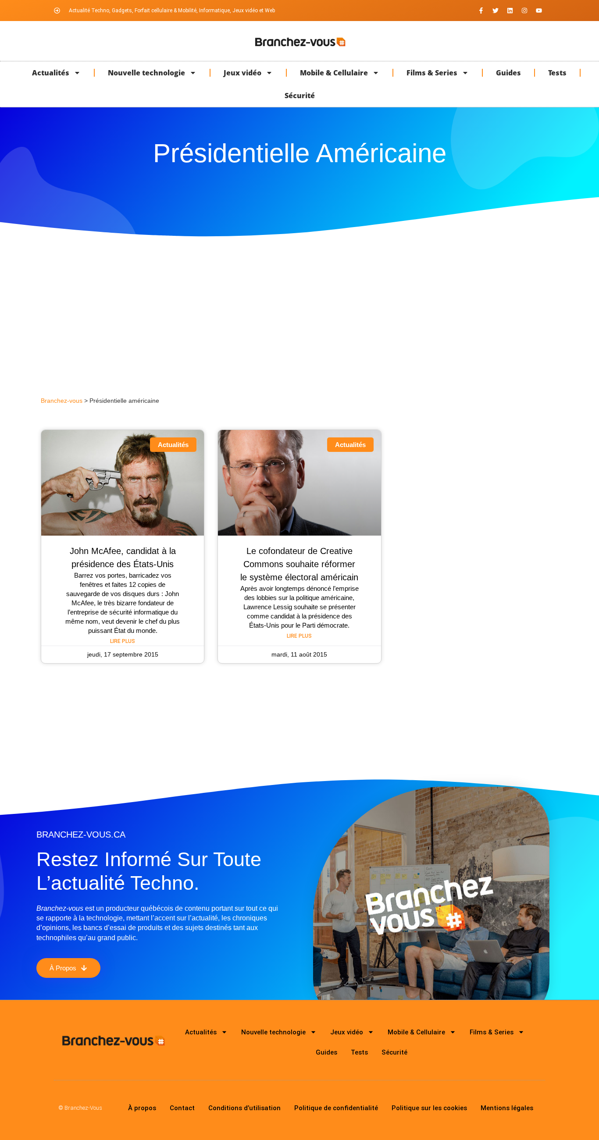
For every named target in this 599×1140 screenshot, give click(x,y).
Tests (557, 73)
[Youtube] (539, 10)
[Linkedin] (510, 10)
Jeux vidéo (242, 73)
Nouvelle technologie (146, 73)
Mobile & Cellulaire (334, 73)
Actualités (50, 73)
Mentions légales (507, 1108)
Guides (508, 73)
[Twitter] (495, 10)
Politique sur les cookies (429, 1108)
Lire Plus (122, 641)
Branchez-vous (61, 401)
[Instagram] (524, 10)
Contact (182, 1108)
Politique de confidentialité (336, 1108)
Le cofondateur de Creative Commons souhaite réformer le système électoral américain (299, 564)
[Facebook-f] (481, 10)
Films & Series (431, 73)
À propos (142, 1108)
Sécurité (300, 95)
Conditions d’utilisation (244, 1108)
